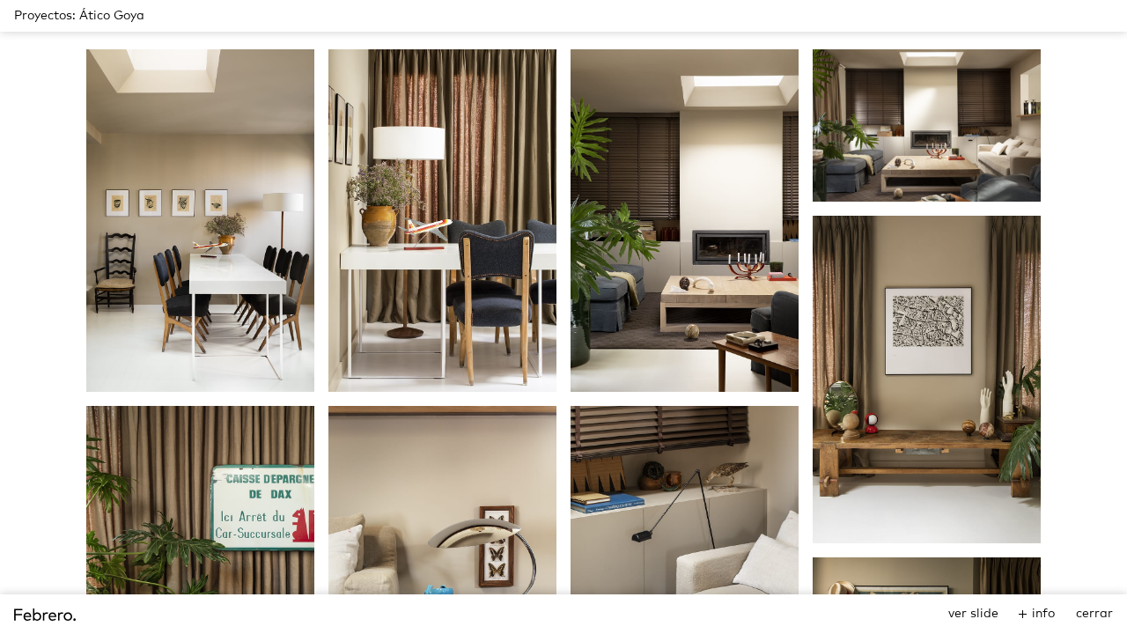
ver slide (973, 614)
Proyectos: (45, 16)
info (1043, 614)
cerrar (1094, 614)
